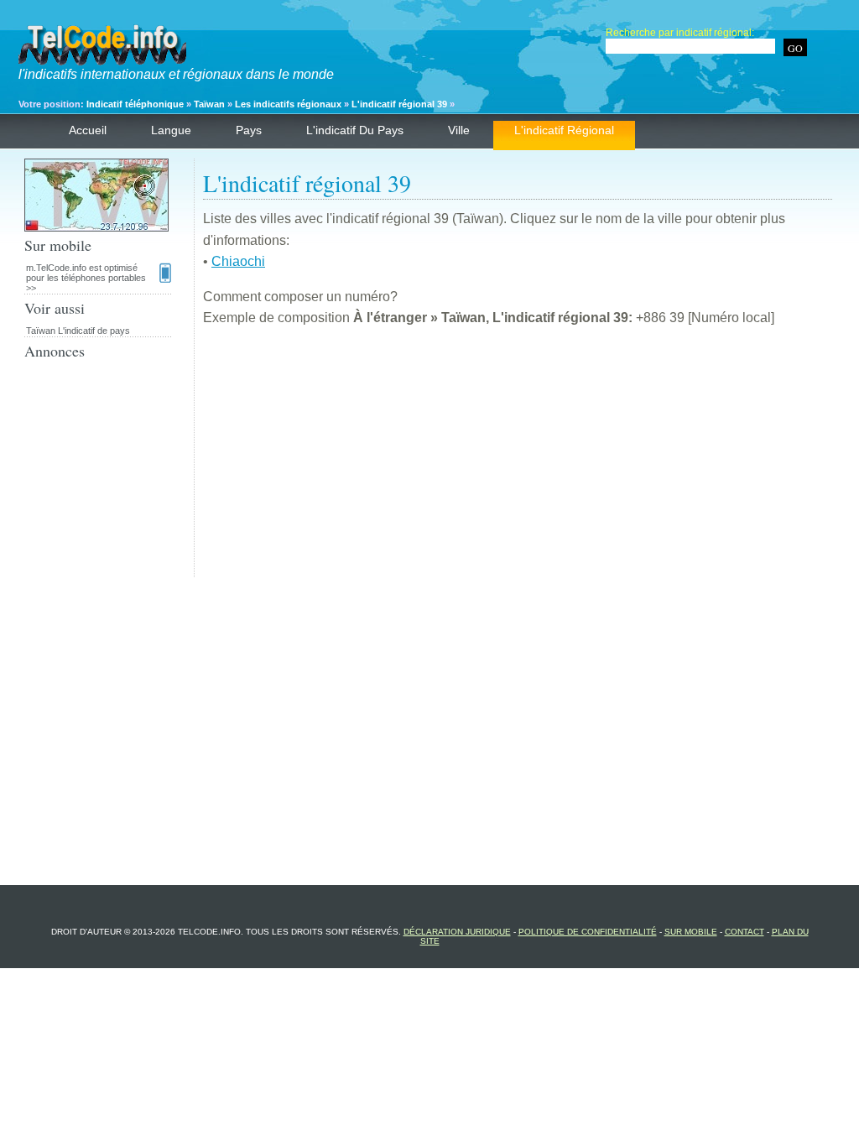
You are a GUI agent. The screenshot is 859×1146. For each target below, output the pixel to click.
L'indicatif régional (564, 130)
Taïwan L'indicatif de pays (78, 331)
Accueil (88, 130)
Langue (171, 130)
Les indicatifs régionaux (288, 104)
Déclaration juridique (457, 931)
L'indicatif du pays (354, 130)
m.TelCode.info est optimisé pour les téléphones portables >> (86, 278)
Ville (459, 130)
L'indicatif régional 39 (399, 104)
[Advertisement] (517, 459)
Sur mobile (690, 931)
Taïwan (209, 104)
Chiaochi (238, 261)
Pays (249, 130)
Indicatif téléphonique (135, 104)
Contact (744, 931)
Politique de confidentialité (587, 931)
